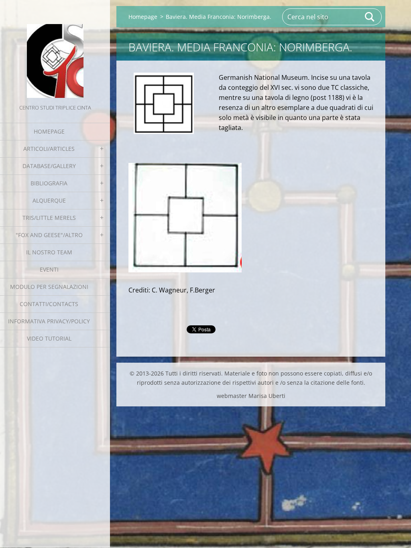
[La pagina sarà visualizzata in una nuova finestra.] (164, 103)
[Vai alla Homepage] (55, 51)
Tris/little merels (49, 217)
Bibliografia (49, 183)
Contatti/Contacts (49, 304)
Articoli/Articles (49, 148)
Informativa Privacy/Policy (49, 321)
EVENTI (49, 269)
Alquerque (49, 200)
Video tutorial (49, 338)
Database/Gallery (49, 166)
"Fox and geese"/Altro (49, 235)
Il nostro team (49, 252)
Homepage (49, 131)
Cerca (370, 17)
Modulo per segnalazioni (49, 286)
